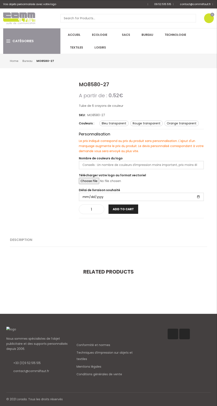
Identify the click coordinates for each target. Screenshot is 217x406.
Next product (204, 60)
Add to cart (123, 209)
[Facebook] (173, 334)
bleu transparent (114, 123)
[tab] (21, 239)
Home (14, 61)
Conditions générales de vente (99, 374)
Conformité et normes (93, 345)
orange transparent (181, 123)
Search (191, 18)
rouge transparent (146, 123)
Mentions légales (89, 366)
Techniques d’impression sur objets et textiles (105, 355)
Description (21, 239)
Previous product (197, 60)
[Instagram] (184, 334)
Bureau (27, 61)
